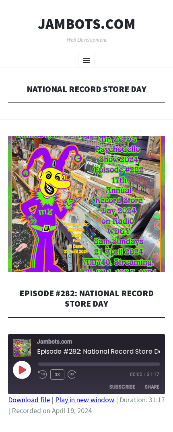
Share (152, 386)
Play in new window (84, 399)
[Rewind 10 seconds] (42, 374)
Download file (29, 399)
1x (57, 374)
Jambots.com (87, 24)
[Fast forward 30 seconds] (72, 374)
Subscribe (122, 386)
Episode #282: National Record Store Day (86, 298)
